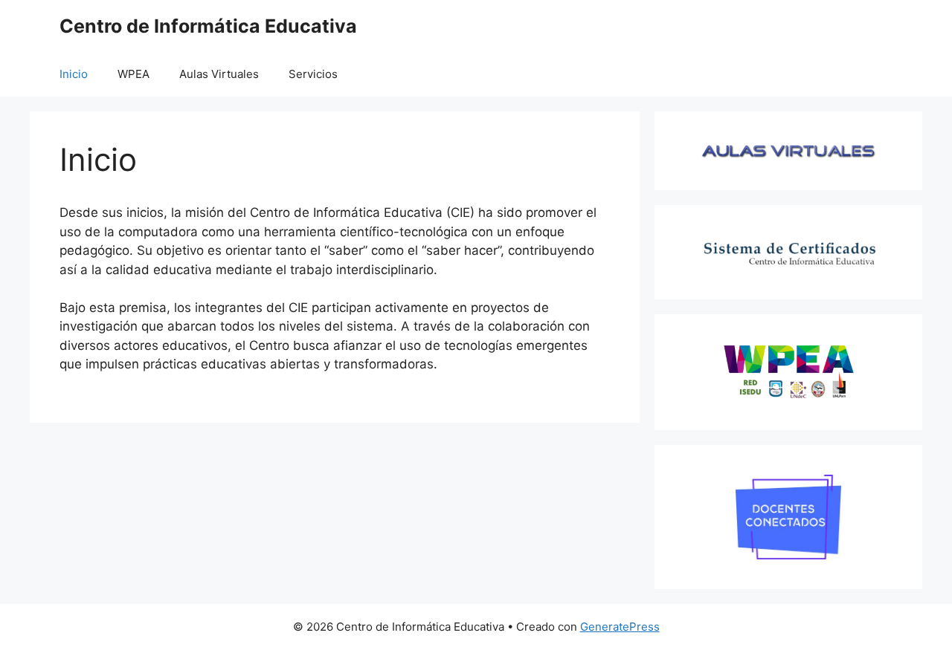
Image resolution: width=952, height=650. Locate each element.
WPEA (133, 74)
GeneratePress (620, 627)
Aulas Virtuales (219, 74)
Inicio (74, 74)
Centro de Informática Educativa (208, 26)
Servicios (313, 74)
